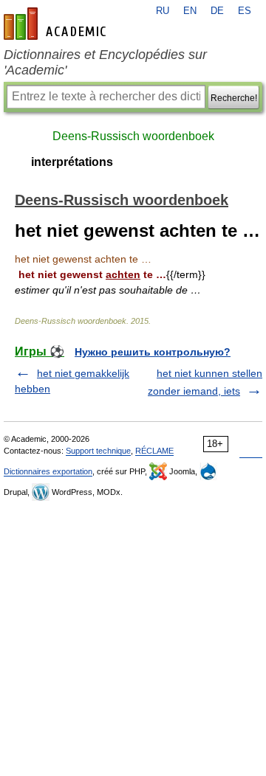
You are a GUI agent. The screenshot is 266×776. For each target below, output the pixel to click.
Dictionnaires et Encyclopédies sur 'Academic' (105, 62)
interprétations (72, 162)
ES (244, 11)
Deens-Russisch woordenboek (133, 136)
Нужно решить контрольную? (153, 352)
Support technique (98, 450)
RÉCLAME (154, 450)
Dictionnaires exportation (48, 471)
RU (162, 11)
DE (217, 11)
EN (190, 11)
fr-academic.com (57, 23)
